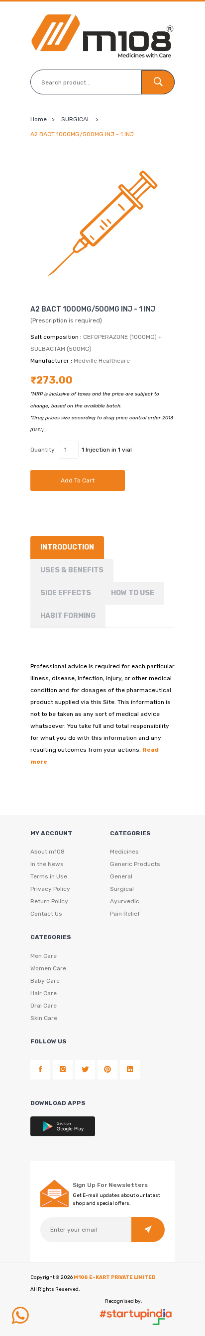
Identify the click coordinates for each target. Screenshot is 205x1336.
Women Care (48, 968)
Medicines (124, 851)
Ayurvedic (124, 901)
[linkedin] (130, 1070)
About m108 (47, 851)
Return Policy (49, 901)
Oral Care (43, 1005)
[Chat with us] (19, 1316)
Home (38, 119)
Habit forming (68, 616)
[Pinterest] (107, 1070)
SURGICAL (76, 119)
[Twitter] (85, 1070)
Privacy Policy (50, 888)
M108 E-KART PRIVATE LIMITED (115, 1277)
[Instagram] (63, 1070)
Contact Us (46, 913)
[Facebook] (40, 1070)
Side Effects (65, 593)
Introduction (67, 547)
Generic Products (135, 864)
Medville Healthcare (102, 360)
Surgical (122, 888)
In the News (47, 864)
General (121, 876)
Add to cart (78, 480)
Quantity (42, 449)
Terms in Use (48, 876)
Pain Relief (125, 913)
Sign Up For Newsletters (110, 1184)
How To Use (132, 593)
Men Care (43, 955)
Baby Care (45, 980)
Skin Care (43, 1018)
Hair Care (43, 993)
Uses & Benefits (71, 570)
